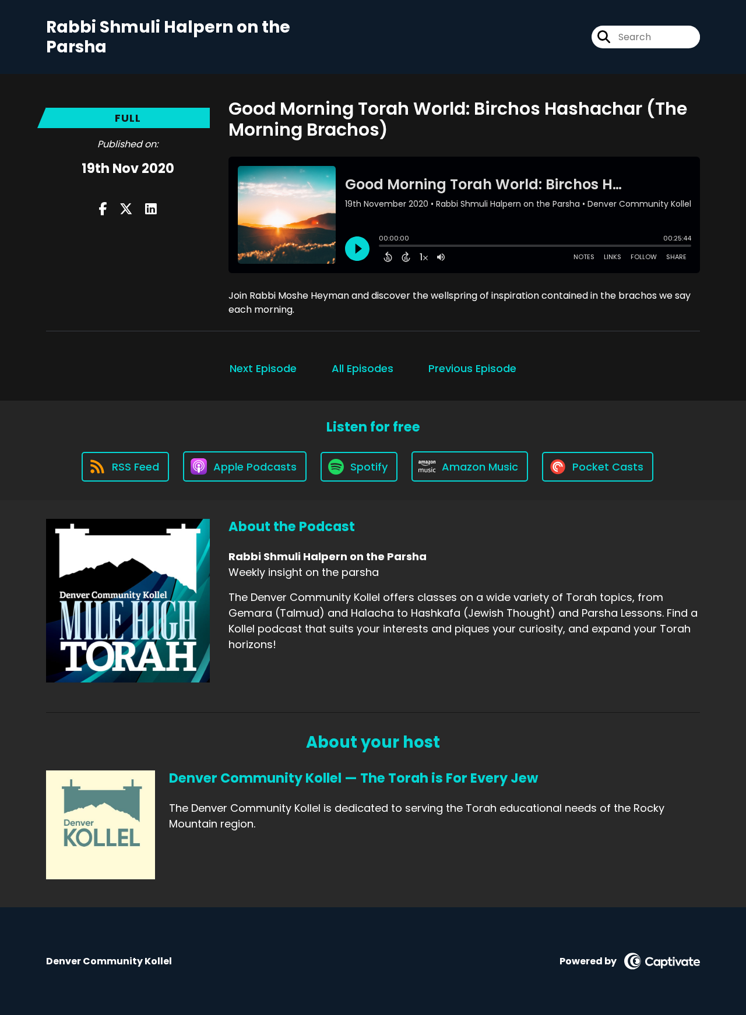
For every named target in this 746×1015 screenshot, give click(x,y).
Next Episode (263, 368)
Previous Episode (472, 368)
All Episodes (362, 368)
